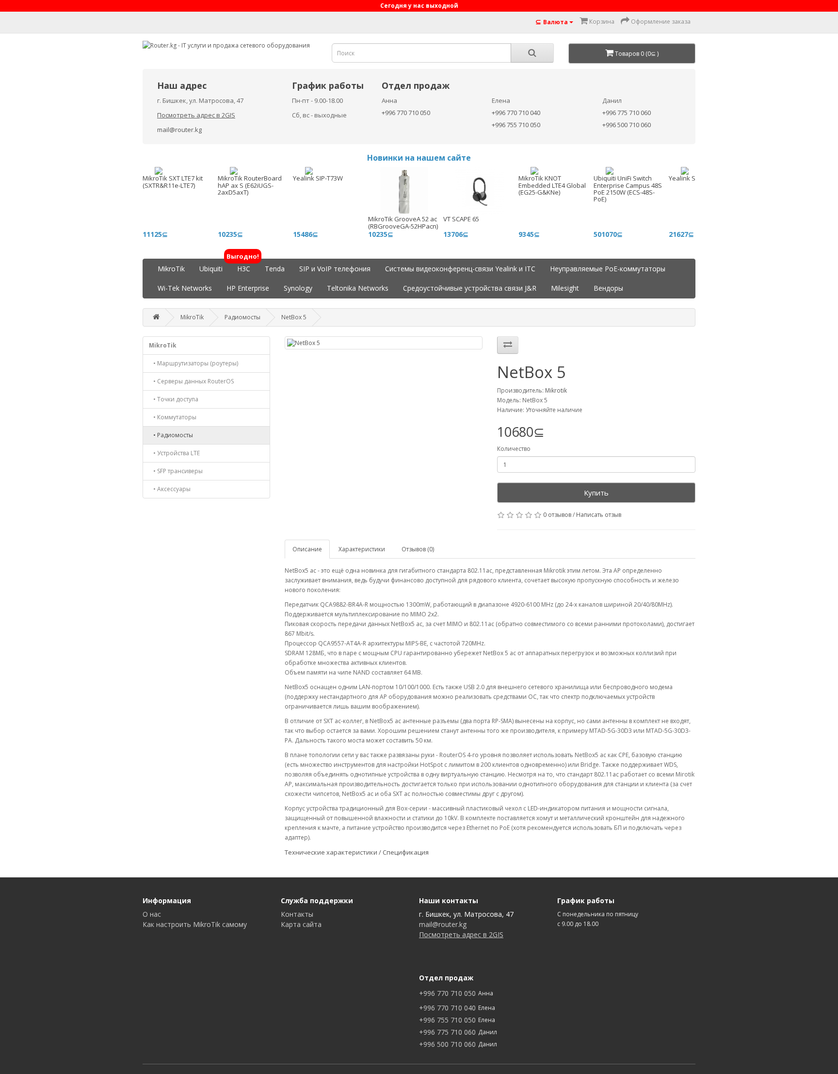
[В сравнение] (507, 345)
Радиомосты (242, 317)
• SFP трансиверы (176, 471)
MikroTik (171, 268)
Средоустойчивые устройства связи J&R (469, 288)
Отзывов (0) (418, 549)
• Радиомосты (171, 435)
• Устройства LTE (174, 453)
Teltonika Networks (357, 288)
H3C (244, 266)
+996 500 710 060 (626, 124)
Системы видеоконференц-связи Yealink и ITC (460, 268)
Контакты (297, 914)
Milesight (565, 288)
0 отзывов (557, 515)
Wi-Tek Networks (185, 288)
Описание (307, 549)
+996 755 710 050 (516, 124)
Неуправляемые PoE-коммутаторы (607, 268)
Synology (298, 288)
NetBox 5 (293, 317)
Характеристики (361, 549)
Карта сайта (301, 924)
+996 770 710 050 (406, 112)
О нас (152, 914)
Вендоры (608, 288)
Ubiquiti (211, 268)
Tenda (275, 268)
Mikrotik (556, 390)
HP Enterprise (247, 288)
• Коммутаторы (172, 417)
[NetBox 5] (384, 342)
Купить (596, 492)
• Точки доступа (173, 399)
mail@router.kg (179, 129)
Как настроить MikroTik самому (195, 924)
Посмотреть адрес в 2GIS (196, 115)
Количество (514, 449)
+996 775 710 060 (626, 112)
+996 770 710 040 (516, 112)
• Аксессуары (170, 489)
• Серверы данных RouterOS (191, 381)
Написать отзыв (598, 515)
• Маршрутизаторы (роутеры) (193, 363)
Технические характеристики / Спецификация (357, 852)
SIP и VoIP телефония (335, 268)
